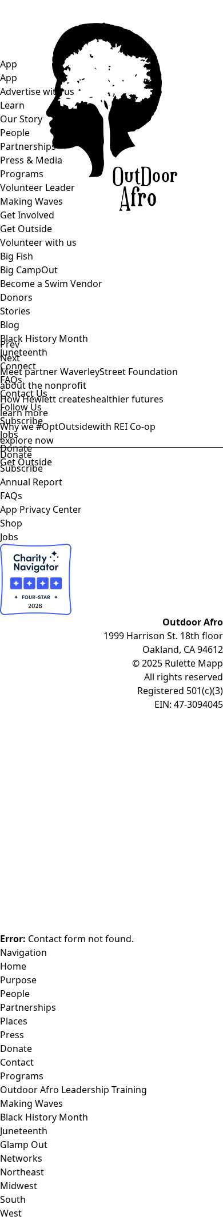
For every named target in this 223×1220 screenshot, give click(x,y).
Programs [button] (21, 174)
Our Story (21, 119)
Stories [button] (15, 311)
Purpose (18, 980)
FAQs (11, 495)
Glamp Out (23, 1144)
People (15, 132)
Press (12, 1034)
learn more (24, 412)
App (8, 77)
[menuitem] (98, 283)
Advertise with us (37, 91)
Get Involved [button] (27, 215)
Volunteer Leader (37, 187)
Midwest (18, 1185)
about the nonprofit (43, 385)
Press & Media (31, 160)
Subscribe (21, 468)
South (13, 1199)
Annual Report (31, 482)
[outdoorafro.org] (111, 28)
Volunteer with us (38, 242)
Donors (16, 297)
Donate (16, 454)
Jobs (9, 537)
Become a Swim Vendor (51, 283)
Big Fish (16, 256)
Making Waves (31, 201)
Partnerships (28, 146)
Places (13, 1021)
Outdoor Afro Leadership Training (73, 1089)
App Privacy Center (41, 509)
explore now (27, 440)
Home (13, 966)
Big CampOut (29, 270)
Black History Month (44, 338)
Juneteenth (23, 352)
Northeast (22, 1172)
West (11, 1213)
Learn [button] (12, 105)
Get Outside (26, 228)
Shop (11, 523)
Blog (9, 324)
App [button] (8, 64)
